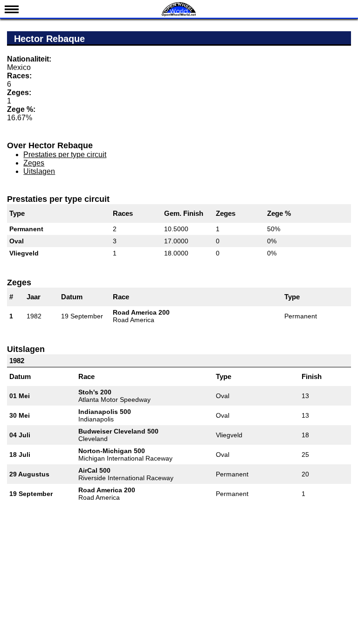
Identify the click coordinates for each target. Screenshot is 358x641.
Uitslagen (39, 171)
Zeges (33, 163)
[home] (179, 15)
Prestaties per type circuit (64, 155)
